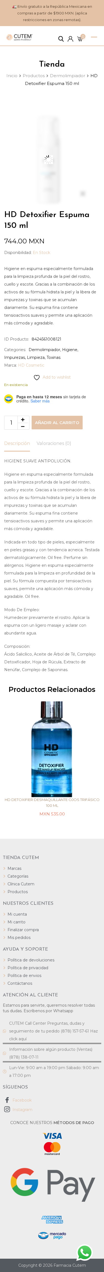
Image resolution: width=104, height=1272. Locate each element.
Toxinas (53, 357)
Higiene (69, 349)
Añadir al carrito (57, 422)
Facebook (21, 1100)
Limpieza (36, 357)
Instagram (21, 1109)
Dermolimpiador (44, 349)
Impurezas (14, 357)
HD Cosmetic (31, 365)
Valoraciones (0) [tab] (54, 443)
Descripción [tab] (17, 443)
